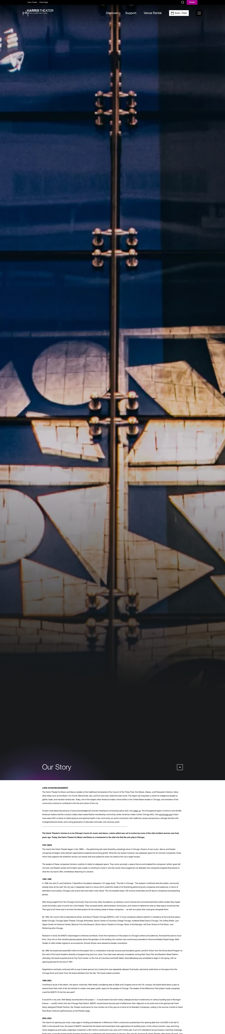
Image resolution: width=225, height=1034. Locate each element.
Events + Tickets (181, 13)
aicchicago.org (165, 814)
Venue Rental (153, 13)
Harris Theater (32, 2)
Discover (112, 13)
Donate (192, 2)
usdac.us (137, 811)
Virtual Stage (43, 2)
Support (130, 13)
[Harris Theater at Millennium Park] (38, 13)
